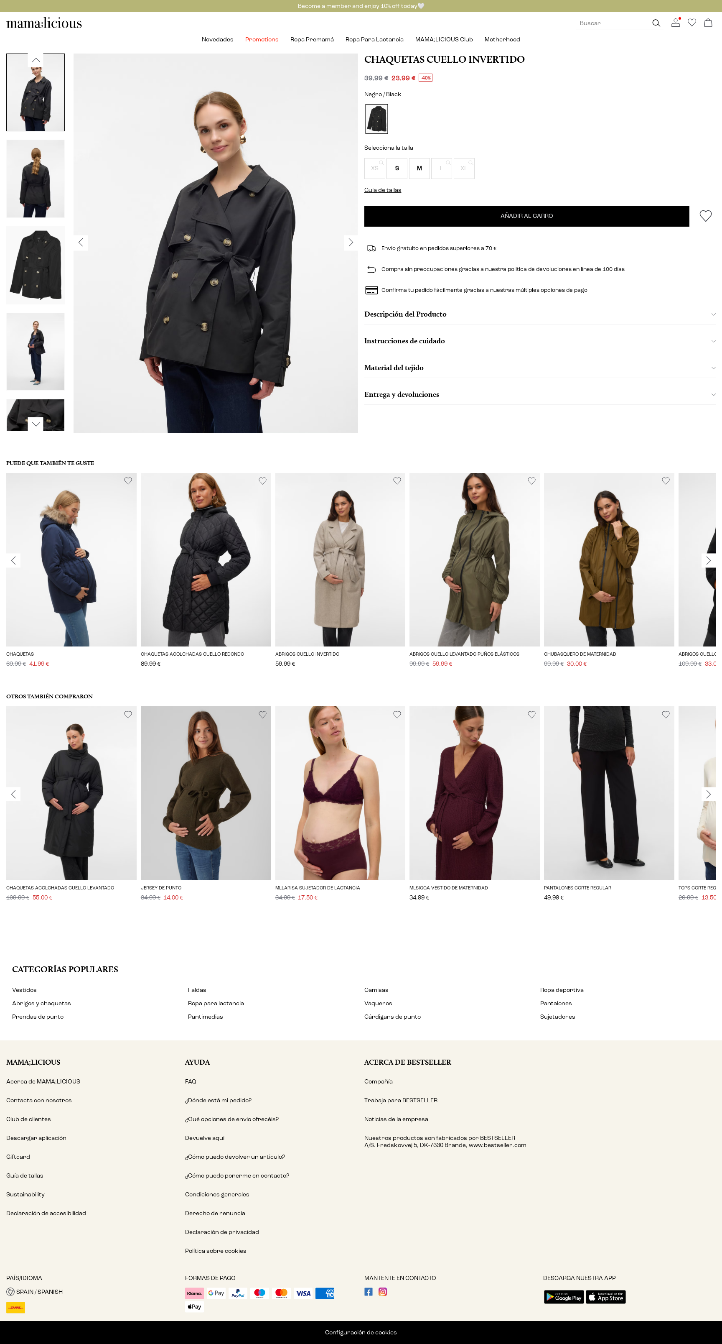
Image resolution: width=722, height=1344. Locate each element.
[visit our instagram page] (383, 1294)
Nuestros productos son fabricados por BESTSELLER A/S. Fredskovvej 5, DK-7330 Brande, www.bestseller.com (445, 1141)
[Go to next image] (35, 424)
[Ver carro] (708, 23)
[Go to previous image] (35, 60)
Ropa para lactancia (216, 1003)
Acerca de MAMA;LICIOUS (43, 1081)
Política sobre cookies (216, 1251)
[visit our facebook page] (368, 1294)
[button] (374, 168)
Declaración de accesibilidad (46, 1213)
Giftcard (18, 1156)
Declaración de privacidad (222, 1232)
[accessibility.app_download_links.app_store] (606, 1304)
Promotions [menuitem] (262, 39)
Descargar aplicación (36, 1138)
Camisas (376, 990)
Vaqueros (378, 1003)
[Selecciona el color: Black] (376, 119)
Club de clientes (28, 1119)
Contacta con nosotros (39, 1100)
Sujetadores (557, 1016)
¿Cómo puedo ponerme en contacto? (237, 1175)
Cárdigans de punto (392, 1016)
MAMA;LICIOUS (33, 1062)
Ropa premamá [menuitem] (312, 39)
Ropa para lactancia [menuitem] (375, 39)
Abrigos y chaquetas (41, 1003)
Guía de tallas (24, 1175)
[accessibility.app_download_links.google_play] (564, 1304)
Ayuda (197, 1062)
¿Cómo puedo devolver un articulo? (235, 1156)
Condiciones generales (217, 1194)
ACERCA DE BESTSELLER (407, 1062)
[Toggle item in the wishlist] (705, 216)
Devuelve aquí (204, 1138)
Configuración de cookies (361, 1332)
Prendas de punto (38, 1016)
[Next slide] (709, 560)
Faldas (197, 990)
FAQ (190, 1081)
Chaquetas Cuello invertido (444, 59)
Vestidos (24, 990)
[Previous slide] (13, 560)
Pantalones (556, 1003)
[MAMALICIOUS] (44, 27)
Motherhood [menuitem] (502, 39)
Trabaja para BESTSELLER (400, 1100)
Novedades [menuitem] (218, 39)
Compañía (378, 1081)
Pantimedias (205, 1016)
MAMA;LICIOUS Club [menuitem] (444, 39)
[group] (71, 576)
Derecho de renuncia (215, 1213)
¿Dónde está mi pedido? (218, 1100)
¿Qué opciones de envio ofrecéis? (232, 1119)
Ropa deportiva (562, 990)
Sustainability (25, 1194)
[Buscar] (656, 23)
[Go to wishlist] (692, 24)
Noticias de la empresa (396, 1119)
